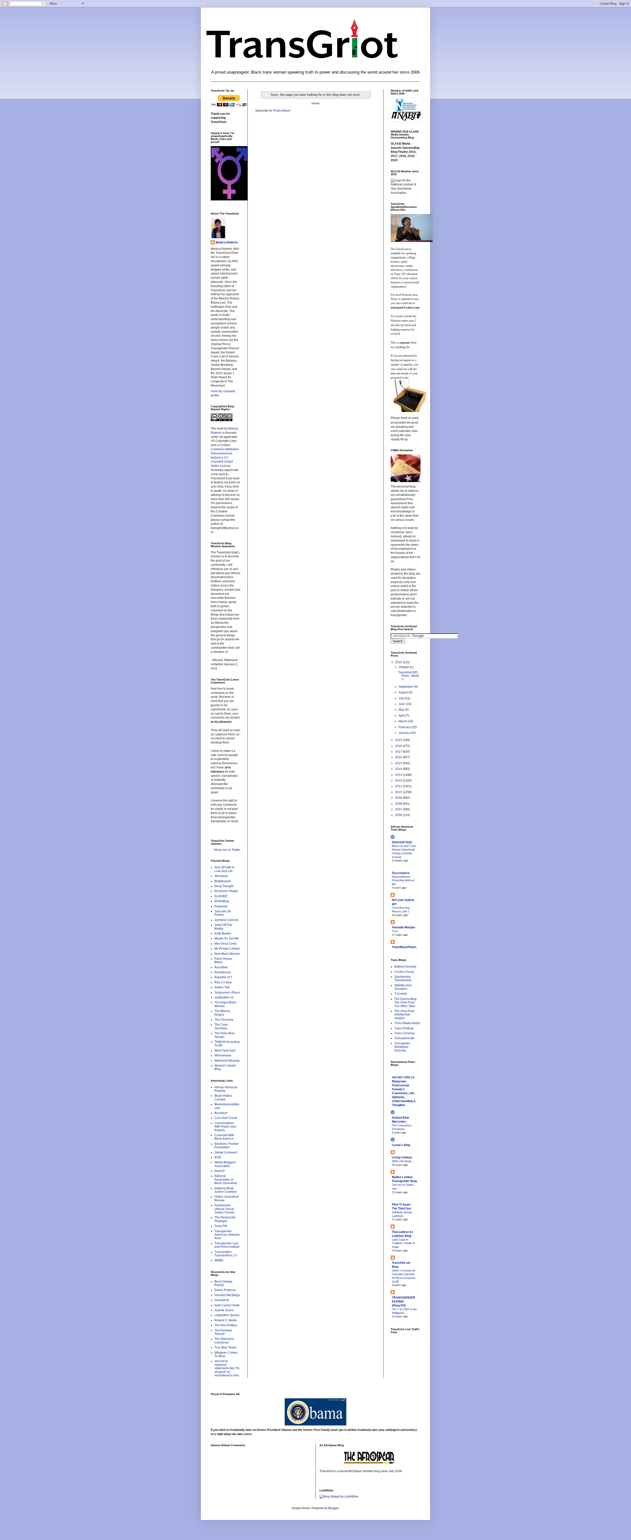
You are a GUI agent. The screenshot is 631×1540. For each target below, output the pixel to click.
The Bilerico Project (222, 1012)
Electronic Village (226, 891)
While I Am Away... (402, 1161)
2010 (399, 792)
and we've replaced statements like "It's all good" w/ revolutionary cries (227, 1368)
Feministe (221, 906)
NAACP (219, 1171)
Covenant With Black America (224, 1136)
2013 (399, 775)
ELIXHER (220, 896)
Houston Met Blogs (227, 1295)
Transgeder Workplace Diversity (402, 1047)
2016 (399, 757)
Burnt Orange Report (223, 1283)
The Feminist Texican (223, 1332)
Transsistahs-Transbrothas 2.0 (225, 1253)
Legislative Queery (227, 1315)
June (402, 704)
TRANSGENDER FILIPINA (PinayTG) (403, 1301)
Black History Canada (223, 1097)
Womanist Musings (227, 1060)
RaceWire (221, 967)
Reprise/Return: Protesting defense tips (403, 880)
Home (316, 103)
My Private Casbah (227, 948)
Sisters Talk (222, 987)
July (402, 698)
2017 (399, 751)
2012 (399, 780)
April (402, 715)
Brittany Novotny (405, 966)
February (405, 727)
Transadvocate (404, 1038)
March (403, 721)
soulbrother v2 (224, 997)
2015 (399, 763)
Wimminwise (222, 1055)
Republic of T (223, 977)
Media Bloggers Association (225, 1164)
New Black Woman (227, 953)
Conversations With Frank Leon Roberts (225, 1126)
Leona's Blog (401, 1145)
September (406, 686)
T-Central (400, 993)
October (404, 667)
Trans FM (220, 1226)
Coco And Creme (225, 1118)
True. (395, 931)
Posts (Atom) (281, 110)
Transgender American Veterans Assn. (227, 1234)
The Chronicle (223, 1019)
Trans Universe (404, 1033)
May (402, 709)
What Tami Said (224, 1050)
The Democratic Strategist (225, 1219)
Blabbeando (222, 881)
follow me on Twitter (227, 850)
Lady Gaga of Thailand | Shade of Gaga (403, 1243)
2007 (399, 809)
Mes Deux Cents (225, 943)
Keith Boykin (222, 933)
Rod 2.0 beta (223, 982)
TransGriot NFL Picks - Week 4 (408, 676)
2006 (399, 815)
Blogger (333, 1508)
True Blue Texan (225, 1347)
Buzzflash (221, 1113)
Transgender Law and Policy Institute (227, 1245)
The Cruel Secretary (221, 1026)
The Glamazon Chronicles (224, 1340)
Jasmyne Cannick (226, 920)
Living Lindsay (402, 1157)
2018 (399, 746)
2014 (399, 769)
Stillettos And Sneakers (403, 987)
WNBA (218, 1260)
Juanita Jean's (224, 1310)
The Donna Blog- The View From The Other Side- (405, 1002)
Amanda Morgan (403, 927)
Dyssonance (401, 873)
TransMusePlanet (404, 947)
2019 (399, 740)
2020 (399, 662)
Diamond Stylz (402, 842)
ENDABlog (221, 901)
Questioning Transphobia (402, 978)
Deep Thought (224, 886)
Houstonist (221, 1300)
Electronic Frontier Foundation (226, 1145)
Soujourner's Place (227, 992)
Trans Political (403, 1028)
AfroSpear (221, 876)
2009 (399, 797)
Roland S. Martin (225, 1320)
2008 (399, 803)
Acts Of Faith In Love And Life (224, 869)
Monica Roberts (227, 242)
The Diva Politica (225, 1325)
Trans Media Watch (407, 1023)
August (404, 692)
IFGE (217, 1157)
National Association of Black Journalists (225, 1179)
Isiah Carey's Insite (227, 1305)
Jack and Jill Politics (222, 913)
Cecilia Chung (404, 972)
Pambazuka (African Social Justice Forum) (224, 1209)
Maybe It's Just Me (226, 938)
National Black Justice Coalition (225, 1190)
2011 (399, 786)
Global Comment (225, 1152)
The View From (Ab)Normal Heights (404, 1014)
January (404, 733)
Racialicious (222, 972)
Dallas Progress (225, 1290)
